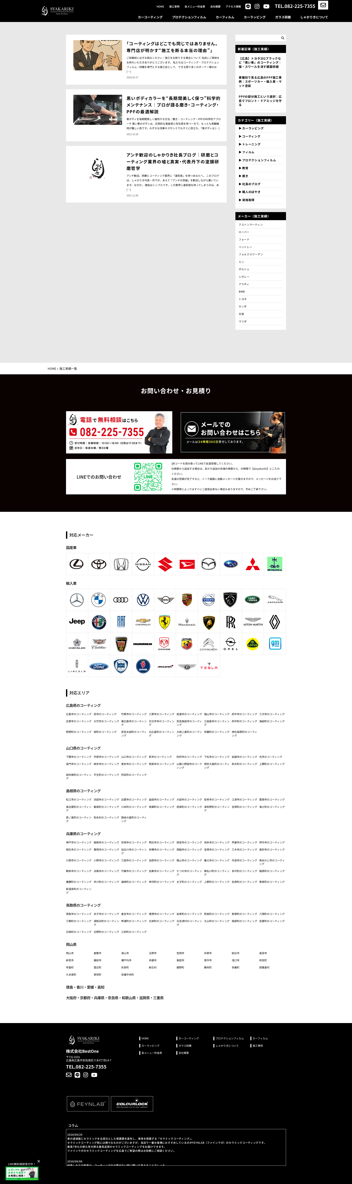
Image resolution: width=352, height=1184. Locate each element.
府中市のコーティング (244, 714)
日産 (241, 314)
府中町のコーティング (244, 721)
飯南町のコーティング (106, 807)
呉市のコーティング (105, 714)
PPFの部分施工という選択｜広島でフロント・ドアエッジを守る (260, 100)
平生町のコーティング (106, 775)
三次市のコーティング (272, 714)
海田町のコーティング (272, 721)
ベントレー (245, 247)
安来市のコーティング (217, 799)
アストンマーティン (251, 224)
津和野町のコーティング (217, 808)
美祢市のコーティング (134, 764)
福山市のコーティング (217, 714)
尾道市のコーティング (189, 714)
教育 (245, 168)
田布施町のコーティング (78, 776)
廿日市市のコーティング (161, 723)
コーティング (251, 136)
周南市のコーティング (161, 764)
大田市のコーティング (189, 799)
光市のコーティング (270, 757)
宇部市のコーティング (106, 757)
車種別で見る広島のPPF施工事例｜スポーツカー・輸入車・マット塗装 (260, 81)
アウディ (245, 284)
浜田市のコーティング (106, 799)
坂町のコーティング (105, 732)
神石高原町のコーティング (244, 733)
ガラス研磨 (283, 17)
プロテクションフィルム (189, 17)
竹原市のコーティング (134, 714)
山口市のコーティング (134, 757)
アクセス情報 (233, 6)
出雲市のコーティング (134, 799)
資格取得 (248, 200)
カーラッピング (255, 17)
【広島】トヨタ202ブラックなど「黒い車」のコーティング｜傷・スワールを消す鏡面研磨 (260, 62)
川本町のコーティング (134, 807)
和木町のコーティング (244, 764)
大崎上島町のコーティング (189, 733)
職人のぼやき (251, 192)
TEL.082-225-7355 (295, 6)
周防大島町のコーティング (217, 765)
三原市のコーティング (161, 714)
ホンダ (243, 306)
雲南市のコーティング (272, 799)
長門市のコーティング (78, 764)
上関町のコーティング (272, 764)
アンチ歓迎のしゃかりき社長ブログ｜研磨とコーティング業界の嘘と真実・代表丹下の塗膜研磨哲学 (172, 161)
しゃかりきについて (314, 17)
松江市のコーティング (78, 799)
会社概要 (215, 6)
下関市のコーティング (78, 757)
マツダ (243, 321)
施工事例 (174, 6)
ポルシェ (244, 269)
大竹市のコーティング (106, 721)
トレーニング (251, 144)
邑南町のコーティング (189, 807)
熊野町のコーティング (78, 732)
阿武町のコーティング (134, 775)
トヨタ (243, 299)
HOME (52, 368)
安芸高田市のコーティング (189, 723)
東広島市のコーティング (134, 723)
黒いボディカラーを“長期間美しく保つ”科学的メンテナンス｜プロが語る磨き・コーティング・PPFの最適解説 (173, 105)
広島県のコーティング (83, 705)
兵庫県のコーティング (83, 833)
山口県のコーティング (83, 748)
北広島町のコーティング (161, 733)
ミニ (241, 262)
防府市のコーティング (189, 757)
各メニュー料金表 (195, 6)
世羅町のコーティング (217, 732)
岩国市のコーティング (244, 757)
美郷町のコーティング (161, 807)
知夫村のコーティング (106, 817)
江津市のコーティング (244, 799)
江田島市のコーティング (217, 723)
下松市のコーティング (217, 757)
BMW (242, 291)
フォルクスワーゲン (251, 254)
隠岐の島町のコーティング (134, 819)
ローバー (244, 232)
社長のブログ (251, 184)
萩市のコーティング (160, 757)
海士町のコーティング (272, 807)
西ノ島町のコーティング (78, 819)
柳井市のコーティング (106, 764)
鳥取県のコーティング (83, 905)
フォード (244, 239)
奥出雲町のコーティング (78, 808)
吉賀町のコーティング (244, 807)
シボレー (244, 276)
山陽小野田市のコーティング (189, 765)
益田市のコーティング (161, 799)
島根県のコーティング (83, 790)
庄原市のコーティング (78, 721)
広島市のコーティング (78, 714)
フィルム (248, 152)
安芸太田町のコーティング (134, 733)
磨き (245, 176)
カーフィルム (225, 17)
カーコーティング (150, 17)
